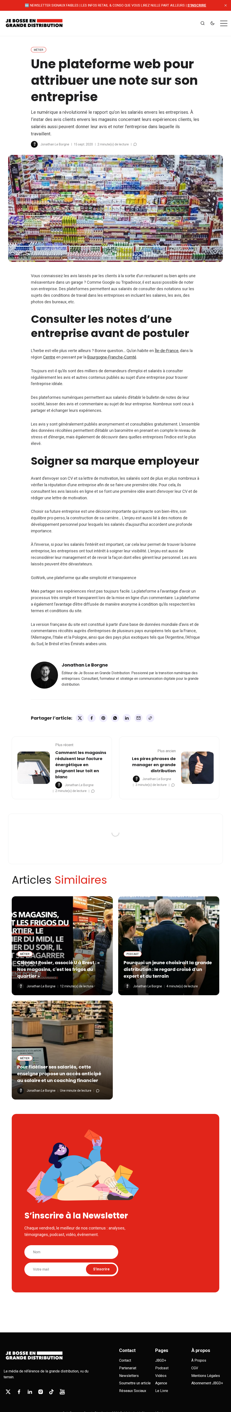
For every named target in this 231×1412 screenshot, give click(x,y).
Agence (161, 1383)
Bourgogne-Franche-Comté (111, 357)
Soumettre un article (135, 1383)
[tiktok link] (51, 1391)
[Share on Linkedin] (127, 718)
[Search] (202, 23)
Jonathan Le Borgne (54, 144)
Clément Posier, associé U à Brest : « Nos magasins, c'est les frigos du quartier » (58, 969)
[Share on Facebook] (92, 718)
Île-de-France (166, 350)
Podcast (162, 1368)
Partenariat (127, 1368)
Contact (125, 1360)
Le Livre (161, 1391)
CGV (194, 1368)
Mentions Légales (205, 1376)
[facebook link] (18, 1391)
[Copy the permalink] (150, 718)
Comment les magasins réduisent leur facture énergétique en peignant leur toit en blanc (80, 765)
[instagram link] (40, 1391)
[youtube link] (62, 1391)
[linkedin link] (29, 1391)
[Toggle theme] (212, 23)
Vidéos (160, 1376)
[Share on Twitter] (80, 718)
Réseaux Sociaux (132, 1391)
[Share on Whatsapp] (115, 718)
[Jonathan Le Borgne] (34, 144)
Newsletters (129, 1376)
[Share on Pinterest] (103, 718)
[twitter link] (8, 1391)
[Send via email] (138, 718)
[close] (225, 5)
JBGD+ (160, 1360)
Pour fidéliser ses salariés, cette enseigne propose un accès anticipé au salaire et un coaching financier (59, 1074)
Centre (49, 357)
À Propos (198, 1360)
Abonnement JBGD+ (207, 1383)
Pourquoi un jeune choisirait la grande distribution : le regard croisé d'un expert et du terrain (168, 969)
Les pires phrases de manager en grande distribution (154, 765)
